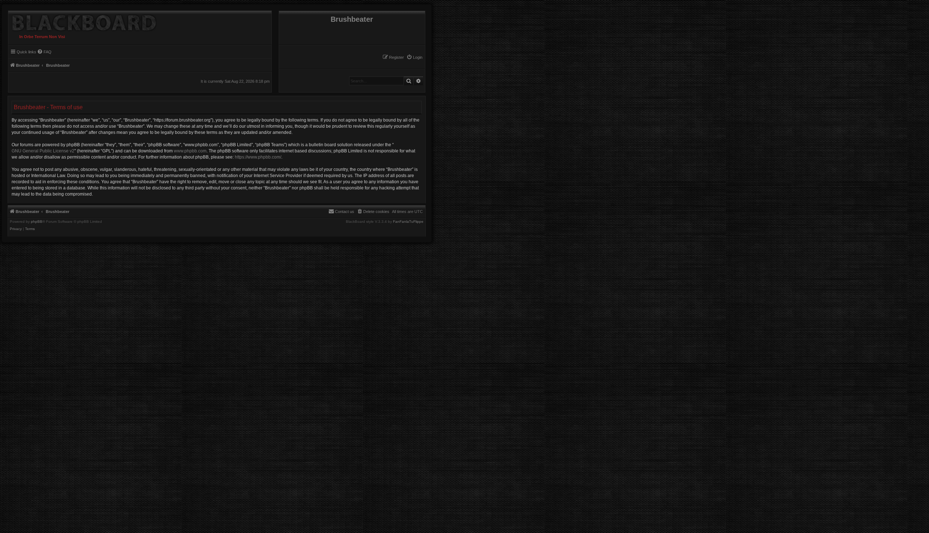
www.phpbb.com (190, 150)
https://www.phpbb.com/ (258, 157)
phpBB (36, 222)
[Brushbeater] (82, 21)
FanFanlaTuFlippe (408, 222)
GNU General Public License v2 (43, 150)
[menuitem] (414, 57)
